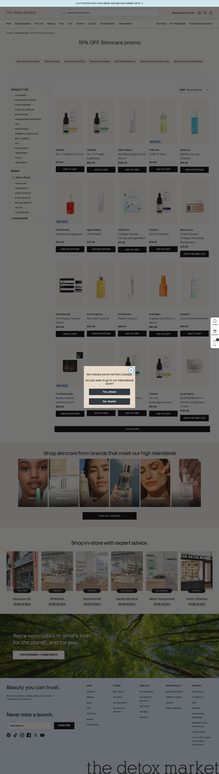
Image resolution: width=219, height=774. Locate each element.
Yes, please (109, 391)
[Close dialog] (131, 370)
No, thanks (109, 401)
